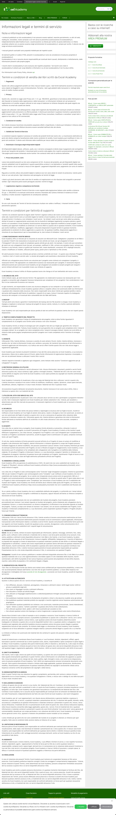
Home (3, 1)
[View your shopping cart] (114, 17)
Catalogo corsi (92, 62)
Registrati (62, 1)
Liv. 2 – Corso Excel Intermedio (96, 67)
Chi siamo (11, 1)
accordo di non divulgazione (36, 572)
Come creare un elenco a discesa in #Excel (101, 151)
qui (34, 72)
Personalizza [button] (107, 807)
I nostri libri (29, 798)
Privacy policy (7, 798)
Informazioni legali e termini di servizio (36, 1)
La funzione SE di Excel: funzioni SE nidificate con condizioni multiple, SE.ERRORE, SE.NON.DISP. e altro (99, 128)
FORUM (64, 18)
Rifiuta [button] (94, 807)
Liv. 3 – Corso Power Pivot (95, 73)
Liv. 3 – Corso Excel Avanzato (96, 70)
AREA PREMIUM (52, 18)
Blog (40, 18)
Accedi (55, 1)
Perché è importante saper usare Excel (99, 87)
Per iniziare (5, 18)
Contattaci (19, 1)
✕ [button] (112, 801)
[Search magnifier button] (110, 9)
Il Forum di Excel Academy (56, 798)
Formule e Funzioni (16, 18)
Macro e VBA (31, 18)
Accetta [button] (81, 807)
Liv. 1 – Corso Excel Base (95, 65)
